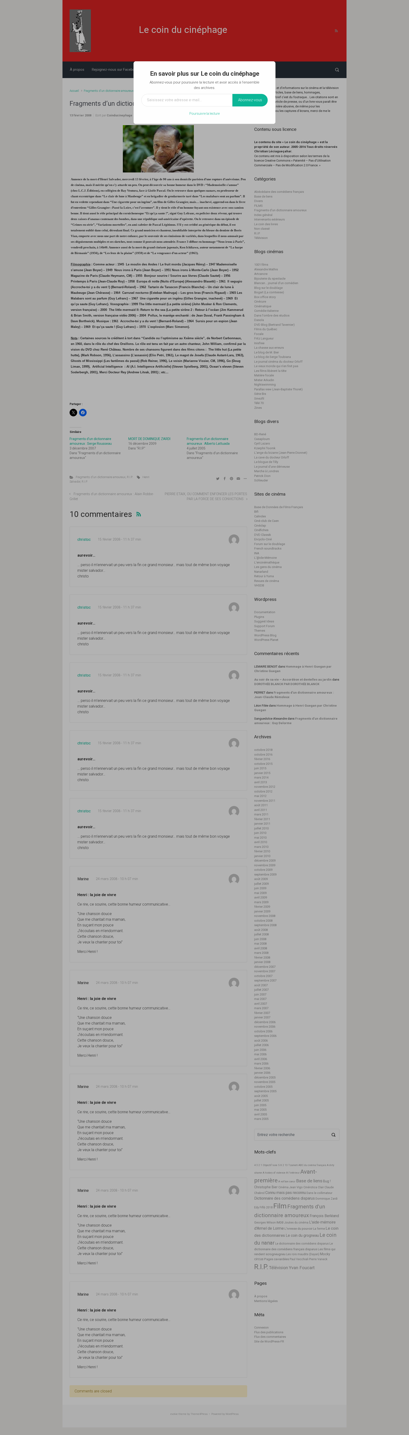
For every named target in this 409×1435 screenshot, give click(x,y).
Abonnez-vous (250, 100)
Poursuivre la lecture (204, 113)
